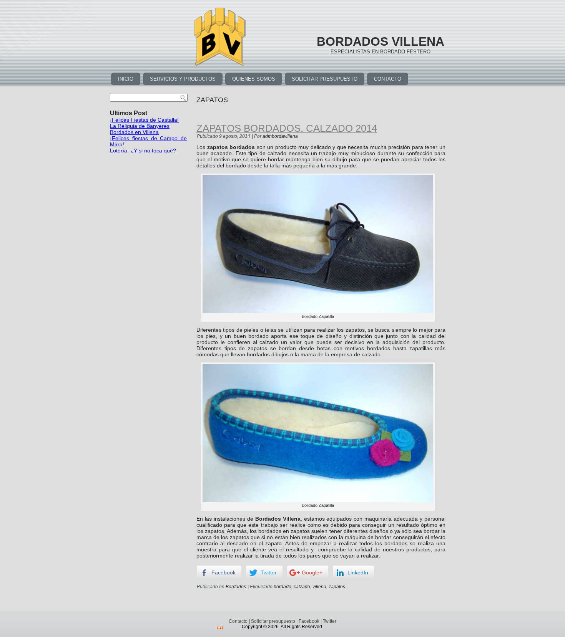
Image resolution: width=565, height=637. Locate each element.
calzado (302, 586)
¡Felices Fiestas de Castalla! (144, 120)
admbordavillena (280, 136)
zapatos (337, 586)
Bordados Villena (380, 41)
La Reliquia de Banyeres (140, 126)
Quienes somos (253, 79)
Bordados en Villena (134, 132)
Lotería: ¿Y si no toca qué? (143, 150)
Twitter (329, 621)
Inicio (125, 79)
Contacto (387, 79)
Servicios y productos (183, 79)
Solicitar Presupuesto (324, 79)
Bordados (236, 586)
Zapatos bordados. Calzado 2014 (286, 128)
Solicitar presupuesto (273, 621)
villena (319, 586)
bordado (282, 586)
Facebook (309, 621)
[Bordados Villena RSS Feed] (220, 627)
